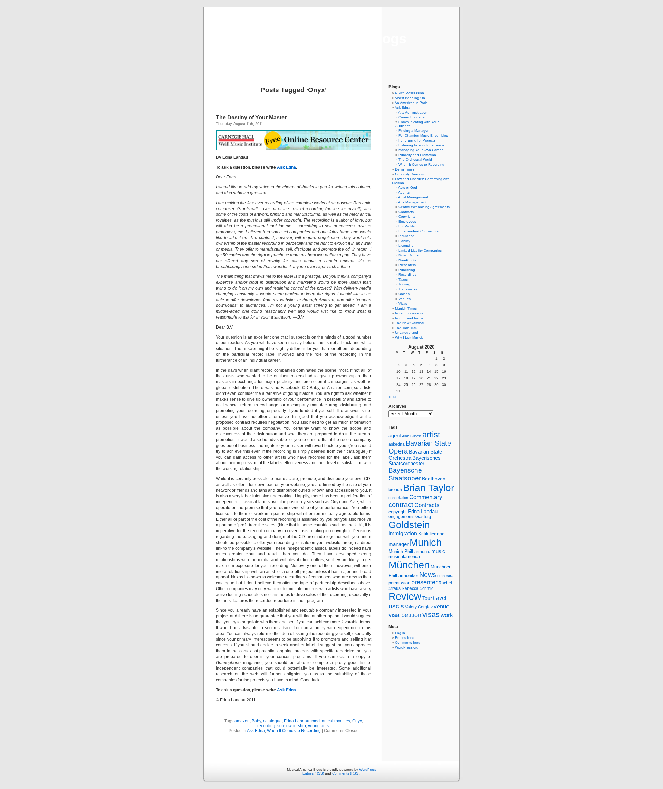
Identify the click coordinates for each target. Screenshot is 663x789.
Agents (404, 192)
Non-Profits (407, 260)
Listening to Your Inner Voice (421, 145)
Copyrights (406, 216)
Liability (404, 241)
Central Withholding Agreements (424, 207)
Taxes (403, 279)
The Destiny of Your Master (251, 117)
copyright (397, 511)
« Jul (392, 397)
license (437, 533)
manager (398, 544)
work (447, 615)
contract (400, 504)
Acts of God (407, 187)
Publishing (406, 270)
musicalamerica (404, 556)
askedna (396, 444)
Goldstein (409, 524)
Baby (256, 721)
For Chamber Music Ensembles (423, 135)
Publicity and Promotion (417, 155)
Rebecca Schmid (418, 588)
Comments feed (407, 642)
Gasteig (423, 516)
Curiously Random (409, 174)
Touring (404, 284)
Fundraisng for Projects (416, 140)
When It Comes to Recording (294, 730)
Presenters (407, 265)
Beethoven (433, 478)
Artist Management (413, 197)
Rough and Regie (409, 318)
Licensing (406, 245)
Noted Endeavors (409, 313)
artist (431, 434)
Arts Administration (412, 112)
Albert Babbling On (410, 98)
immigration (402, 533)
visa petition (404, 615)
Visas (402, 303)
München (409, 565)
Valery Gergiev (419, 607)
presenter (424, 582)
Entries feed (404, 638)
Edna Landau (296, 721)
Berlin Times (404, 169)
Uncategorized (406, 332)
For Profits (406, 226)
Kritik (423, 534)
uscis (396, 606)
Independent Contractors (418, 231)
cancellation (398, 498)
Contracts (406, 212)
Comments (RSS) (345, 773)
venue (441, 606)
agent (394, 435)
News (427, 574)
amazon (242, 721)
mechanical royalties (330, 721)
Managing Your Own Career (420, 150)
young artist (319, 725)
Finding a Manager (413, 131)
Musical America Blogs (331, 38)
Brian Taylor (428, 487)
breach (395, 489)
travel (439, 598)
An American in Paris (411, 103)
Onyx (357, 721)
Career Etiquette (411, 117)
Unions (404, 294)
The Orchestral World (415, 160)
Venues (404, 299)
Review (404, 596)
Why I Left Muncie (409, 337)
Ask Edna (286, 167)
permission (399, 583)
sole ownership (291, 725)
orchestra (445, 576)
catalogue (272, 721)
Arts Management (412, 202)
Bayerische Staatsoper (405, 474)
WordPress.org (407, 647)
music (438, 551)
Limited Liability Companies (420, 250)
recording (266, 725)
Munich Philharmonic (409, 551)
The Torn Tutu (406, 328)
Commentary (425, 497)
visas (431, 614)
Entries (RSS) (313, 773)
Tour (427, 598)
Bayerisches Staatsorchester (414, 460)
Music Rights (408, 255)
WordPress (367, 769)
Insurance (406, 236)
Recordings (407, 274)
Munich (426, 542)
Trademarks (407, 289)
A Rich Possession (409, 93)
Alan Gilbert (411, 436)
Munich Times (406, 308)
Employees (407, 221)
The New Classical (409, 323)
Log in (400, 633)
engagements (401, 516)
